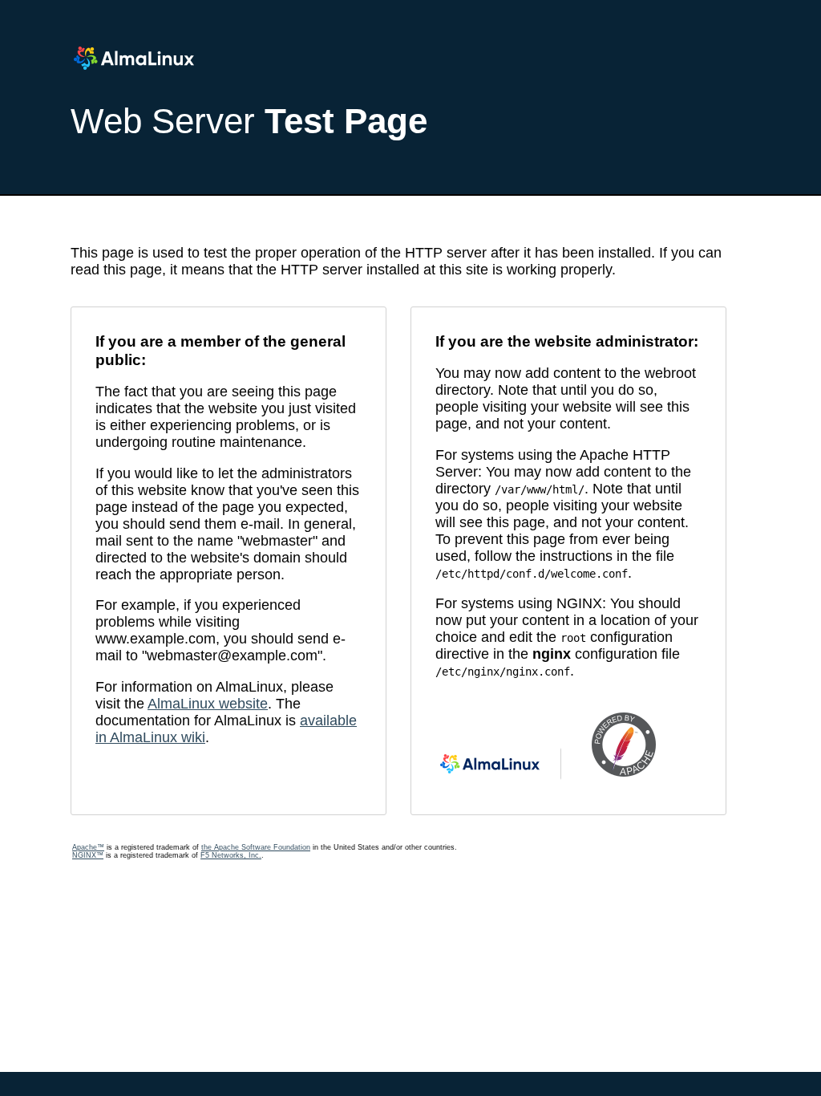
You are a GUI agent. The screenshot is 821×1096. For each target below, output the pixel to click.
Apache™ (88, 847)
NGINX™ (87, 855)
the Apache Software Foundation (255, 847)
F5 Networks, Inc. (230, 855)
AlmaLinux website (208, 704)
